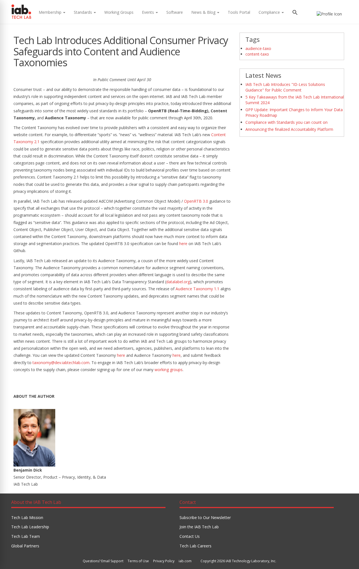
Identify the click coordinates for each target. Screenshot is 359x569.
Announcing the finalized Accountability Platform (289, 129)
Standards (83, 12)
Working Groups (119, 12)
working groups (169, 369)
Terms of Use (138, 561)
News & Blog (204, 12)
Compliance (270, 12)
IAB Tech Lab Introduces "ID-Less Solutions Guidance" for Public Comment (285, 87)
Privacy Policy (163, 561)
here (183, 243)
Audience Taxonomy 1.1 (197, 288)
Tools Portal (239, 12)
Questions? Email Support (103, 561)
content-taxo (257, 54)
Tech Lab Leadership (30, 526)
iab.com (185, 561)
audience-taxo (258, 48)
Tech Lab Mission (27, 517)
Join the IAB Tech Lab (199, 526)
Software (174, 12)
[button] (295, 13)
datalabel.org (178, 281)
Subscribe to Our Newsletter (205, 517)
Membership (51, 12)
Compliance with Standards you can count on (286, 122)
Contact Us (190, 536)
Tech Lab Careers (195, 546)
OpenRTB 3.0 (196, 201)
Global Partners (25, 546)
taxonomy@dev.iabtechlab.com (61, 362)
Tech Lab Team (25, 536)
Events (148, 12)
